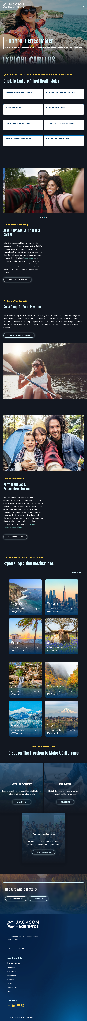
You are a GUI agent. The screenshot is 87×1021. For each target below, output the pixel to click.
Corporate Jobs (43, 852)
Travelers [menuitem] (11, 967)
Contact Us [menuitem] (12, 987)
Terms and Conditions (26, 1017)
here (22, 264)
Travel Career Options (17, 280)
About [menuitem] (9, 983)
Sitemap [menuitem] (10, 991)
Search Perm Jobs (15, 537)
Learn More (22, 802)
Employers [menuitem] (11, 979)
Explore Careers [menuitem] (13, 963)
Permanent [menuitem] (11, 971)
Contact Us (38, 898)
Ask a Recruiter (16, 898)
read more (65, 802)
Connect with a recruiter (19, 335)
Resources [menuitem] (11, 975)
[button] (40, 217)
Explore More (75, 572)
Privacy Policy (12, 1017)
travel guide (28, 258)
